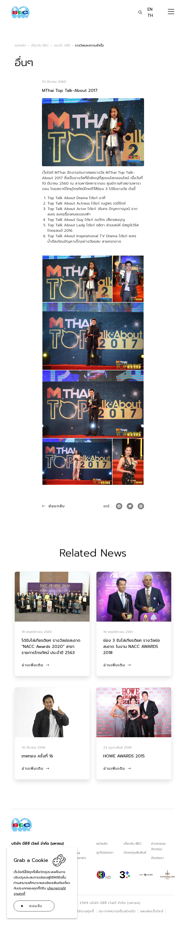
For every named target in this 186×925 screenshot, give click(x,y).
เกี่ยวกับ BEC (133, 843)
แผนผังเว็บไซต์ (151, 911)
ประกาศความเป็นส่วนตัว (117, 911)
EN (149, 9)
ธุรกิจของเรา (104, 852)
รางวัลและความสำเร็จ (89, 45)
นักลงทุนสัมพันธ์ (135, 852)
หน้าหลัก (102, 843)
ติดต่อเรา (157, 858)
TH (150, 15)
